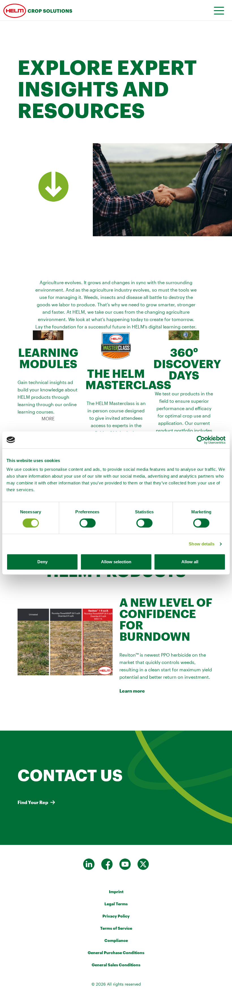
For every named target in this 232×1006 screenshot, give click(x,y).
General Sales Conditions (116, 964)
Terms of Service (116, 928)
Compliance (116, 940)
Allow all (189, 561)
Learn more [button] (132, 690)
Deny (42, 561)
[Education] (71, 10)
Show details (201, 543)
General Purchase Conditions (116, 952)
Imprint (116, 891)
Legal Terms (116, 903)
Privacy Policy (116, 916)
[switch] (88, 523)
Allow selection (116, 561)
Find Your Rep (33, 802)
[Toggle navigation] (217, 10)
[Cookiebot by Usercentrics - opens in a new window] (200, 440)
